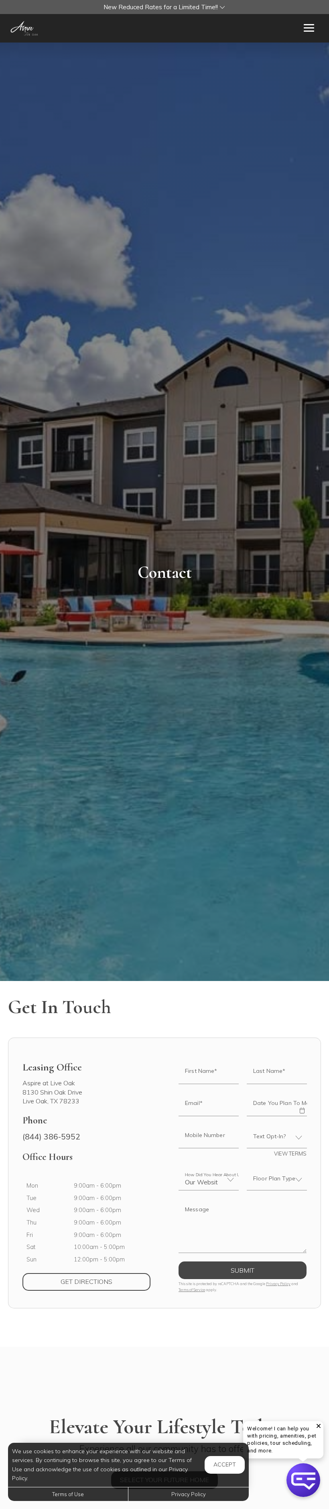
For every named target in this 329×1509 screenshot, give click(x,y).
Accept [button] (224, 1464)
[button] (164, 7)
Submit (242, 1270)
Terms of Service (192, 1290)
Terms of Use (68, 1494)
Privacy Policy (278, 1284)
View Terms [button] (290, 1153)
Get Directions (105, 1281)
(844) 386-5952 (51, 1136)
